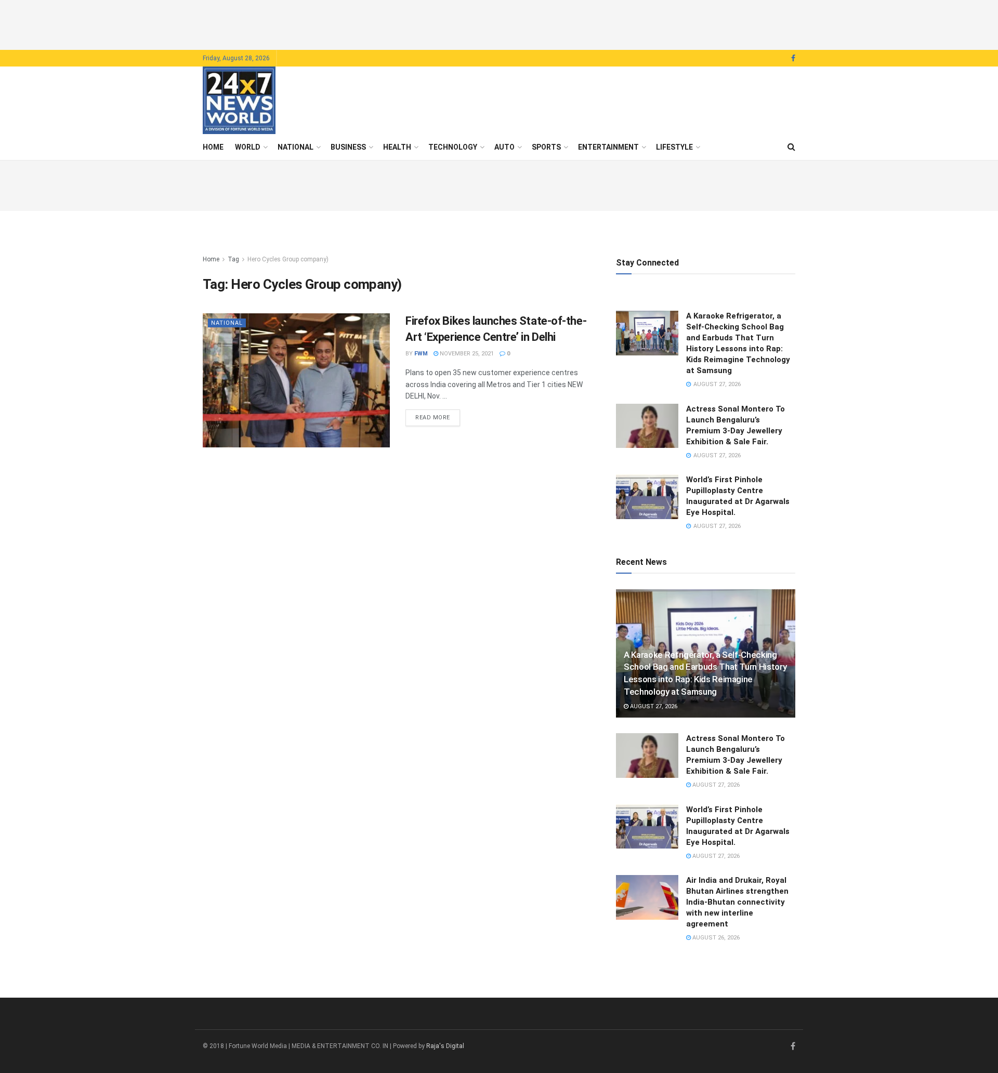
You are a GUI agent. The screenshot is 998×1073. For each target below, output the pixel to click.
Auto (504, 147)
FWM (421, 353)
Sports (546, 147)
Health (397, 147)
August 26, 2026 (715, 937)
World (247, 147)
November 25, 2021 (466, 353)
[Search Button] (791, 147)
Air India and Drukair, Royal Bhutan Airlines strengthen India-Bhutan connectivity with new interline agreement (737, 902)
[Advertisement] (499, 23)
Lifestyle (674, 147)
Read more (437, 417)
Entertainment (608, 147)
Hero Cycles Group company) (288, 259)
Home (213, 147)
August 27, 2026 (652, 706)
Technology (452, 147)
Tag (233, 259)
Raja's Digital (445, 1046)
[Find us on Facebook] (793, 58)
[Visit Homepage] (239, 100)
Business (348, 147)
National (295, 147)
